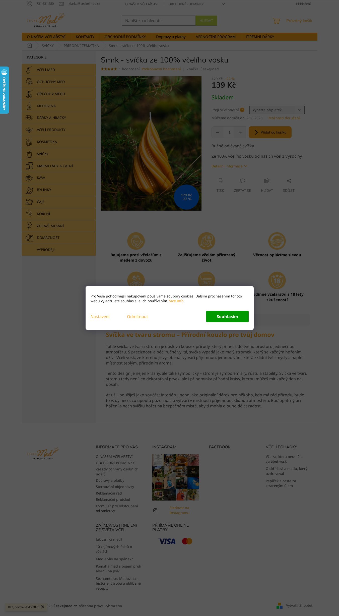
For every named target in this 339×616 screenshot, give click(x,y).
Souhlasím (227, 316)
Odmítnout (137, 316)
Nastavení (100, 316)
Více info (175, 300)
